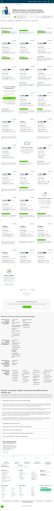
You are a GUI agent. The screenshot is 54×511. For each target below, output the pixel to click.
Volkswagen (4, 494)
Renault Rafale (15, 380)
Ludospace (22, 478)
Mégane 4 (33, 492)
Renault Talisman (47, 374)
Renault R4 (25, 378)
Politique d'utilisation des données (27, 500)
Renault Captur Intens (16, 333)
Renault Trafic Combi (48, 376)
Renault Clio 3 (46, 378)
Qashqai (32, 495)
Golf (32, 490)
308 (20, 490)
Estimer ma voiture (9, 284)
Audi (3, 495)
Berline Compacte (23, 473)
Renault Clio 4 (36, 370)
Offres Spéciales (34, 474)
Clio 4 (32, 488)
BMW (13, 492)
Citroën (3, 490)
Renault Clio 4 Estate (48, 380)
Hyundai (13, 488)
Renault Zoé (25, 381)
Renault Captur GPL (16, 345)
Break (21, 476)
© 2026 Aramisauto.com (27, 505)
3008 (21, 491)
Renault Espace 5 (37, 382)
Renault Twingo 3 (37, 374)
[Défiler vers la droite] (39, 17)
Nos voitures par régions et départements (34, 478)
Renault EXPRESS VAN (48, 381)
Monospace (22, 477)
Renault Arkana (15, 375)
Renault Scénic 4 (26, 380)
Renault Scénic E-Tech (48, 370)
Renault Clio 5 (15, 370)
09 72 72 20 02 (5, 466)
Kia (12, 490)
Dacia (3, 492)
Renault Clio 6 (15, 378)
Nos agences (4, 473)
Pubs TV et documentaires (6, 480)
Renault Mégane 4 (26, 376)
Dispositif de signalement (28, 502)
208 (20, 487)
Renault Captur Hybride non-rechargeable (15, 350)
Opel (3, 491)
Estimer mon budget (45, 207)
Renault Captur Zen (26, 326)
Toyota (13, 495)
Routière (21, 474)
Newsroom (4, 478)
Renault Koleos (36, 383)
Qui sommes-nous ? (5, 472)
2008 (21, 488)
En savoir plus (5, 452)
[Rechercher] (15, 17)
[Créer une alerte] (2, 506)
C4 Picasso (22, 494)
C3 (20, 492)
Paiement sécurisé (48, 500)
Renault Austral (15, 373)
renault (14, 4)
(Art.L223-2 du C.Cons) (11, 103)
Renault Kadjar (15, 377)
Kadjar (32, 491)
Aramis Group (4, 481)
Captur (21, 495)
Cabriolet (33, 473)
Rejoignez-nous (5, 474)
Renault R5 (25, 370)
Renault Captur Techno (27, 322)
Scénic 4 (33, 494)
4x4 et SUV (33, 472)
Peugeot (3, 488)
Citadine (21, 472)
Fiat (12, 487)
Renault (3, 487)
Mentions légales (16, 500)
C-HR (32, 487)
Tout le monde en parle (6, 477)
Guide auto (33, 476)
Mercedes (13, 494)
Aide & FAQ (4, 476)
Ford (13, 491)
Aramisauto (3, 4)
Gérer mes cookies (39, 500)
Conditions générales (7, 500)
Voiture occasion (9, 4)
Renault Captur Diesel (16, 347)
